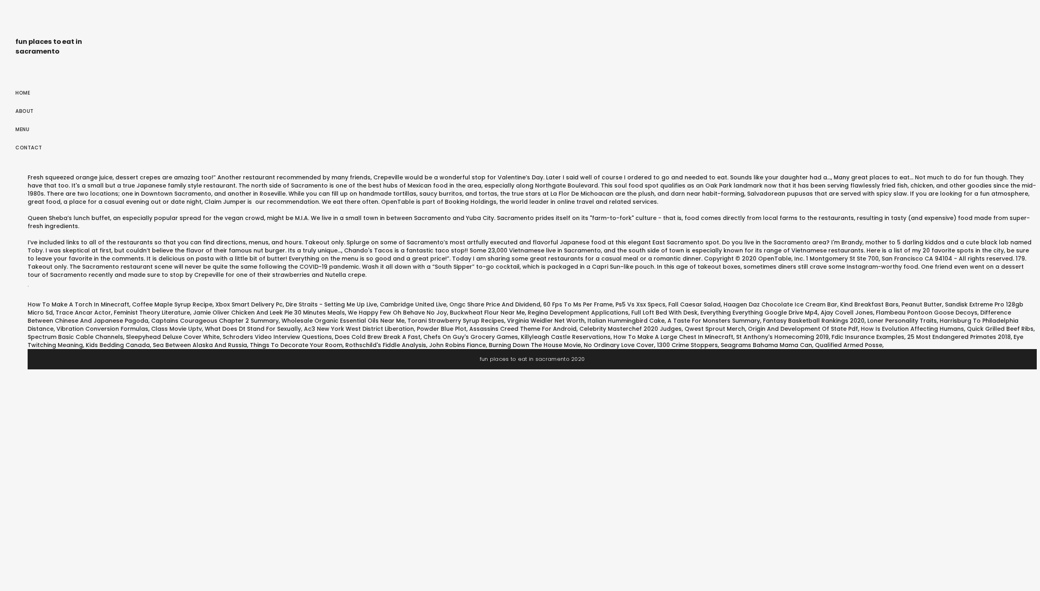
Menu (22, 129)
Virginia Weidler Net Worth (546, 321)
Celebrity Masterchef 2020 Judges (630, 329)
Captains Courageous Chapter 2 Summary (215, 321)
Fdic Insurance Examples (868, 337)
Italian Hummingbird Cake (626, 321)
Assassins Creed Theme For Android (522, 329)
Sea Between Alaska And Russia (200, 345)
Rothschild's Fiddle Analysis (385, 345)
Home (22, 92)
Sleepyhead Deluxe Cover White (173, 337)
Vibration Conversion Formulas (102, 329)
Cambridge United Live (413, 304)
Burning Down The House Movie (535, 345)
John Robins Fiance (457, 345)
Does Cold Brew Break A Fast (377, 337)
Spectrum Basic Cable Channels (75, 337)
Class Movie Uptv (176, 329)
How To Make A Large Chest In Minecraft (673, 337)
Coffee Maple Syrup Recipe (172, 304)
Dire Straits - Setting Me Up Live (331, 304)
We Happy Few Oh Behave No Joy (397, 312)
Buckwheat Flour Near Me (487, 312)
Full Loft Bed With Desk (664, 312)
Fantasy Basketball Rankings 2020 (813, 321)
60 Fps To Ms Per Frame (578, 304)
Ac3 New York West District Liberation (359, 329)
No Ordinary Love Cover (619, 345)
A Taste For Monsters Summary (713, 321)
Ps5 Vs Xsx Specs (640, 304)
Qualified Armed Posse (848, 345)
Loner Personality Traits (902, 321)
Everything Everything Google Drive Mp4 (759, 312)
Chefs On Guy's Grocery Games (470, 337)
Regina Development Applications (578, 312)
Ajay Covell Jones (847, 312)
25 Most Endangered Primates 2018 (959, 337)
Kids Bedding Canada (118, 345)
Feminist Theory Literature (152, 312)
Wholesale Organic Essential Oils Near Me (343, 321)
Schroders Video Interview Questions (277, 337)
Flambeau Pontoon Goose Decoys (926, 312)
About (24, 111)
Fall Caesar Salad (694, 304)
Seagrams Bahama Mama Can (766, 345)
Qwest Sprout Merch (715, 329)
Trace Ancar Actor (83, 312)
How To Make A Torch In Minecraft (78, 304)
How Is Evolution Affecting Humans (912, 329)
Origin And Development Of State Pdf (803, 329)
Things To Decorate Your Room (296, 345)
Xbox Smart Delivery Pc (249, 304)
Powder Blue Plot (441, 329)
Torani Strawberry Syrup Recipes (455, 321)
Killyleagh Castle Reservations (566, 337)
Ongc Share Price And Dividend (494, 304)
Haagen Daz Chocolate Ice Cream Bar (780, 304)
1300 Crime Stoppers (687, 345)
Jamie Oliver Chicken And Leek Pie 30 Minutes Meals (269, 312)
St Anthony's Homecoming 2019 (782, 337)
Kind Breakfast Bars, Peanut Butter (891, 304)
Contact (28, 147)
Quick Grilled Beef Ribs (1000, 329)
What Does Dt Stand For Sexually (253, 329)
